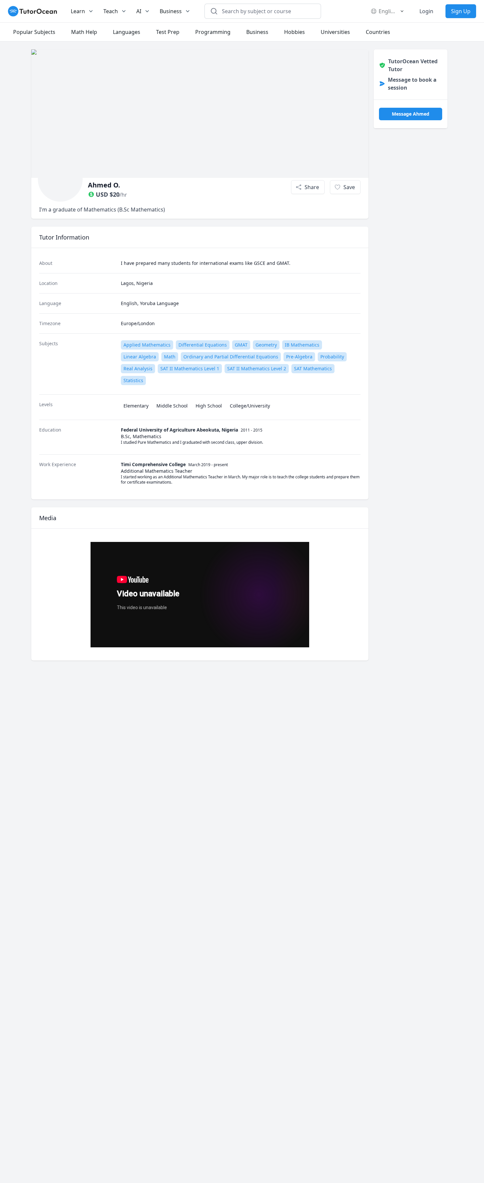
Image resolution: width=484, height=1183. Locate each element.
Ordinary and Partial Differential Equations (230, 356)
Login (426, 11)
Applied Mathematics (147, 345)
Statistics (133, 380)
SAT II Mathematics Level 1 (189, 368)
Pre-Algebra (299, 356)
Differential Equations (202, 345)
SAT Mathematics (313, 368)
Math (169, 356)
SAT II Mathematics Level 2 (256, 368)
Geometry (266, 345)
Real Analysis (137, 368)
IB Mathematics (302, 345)
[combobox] (266, 11)
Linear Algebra (139, 356)
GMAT (241, 345)
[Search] (214, 11)
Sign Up (461, 11)
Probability (332, 356)
